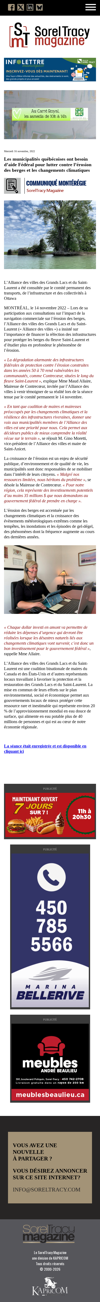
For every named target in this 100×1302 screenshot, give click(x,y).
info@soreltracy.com (47, 1189)
